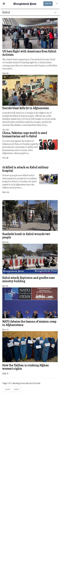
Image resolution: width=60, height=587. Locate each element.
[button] (3, 3)
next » (16, 389)
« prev (7, 389)
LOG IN (48, 3)
